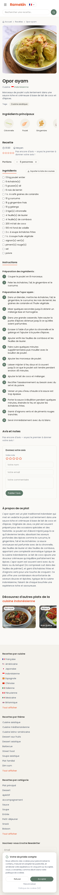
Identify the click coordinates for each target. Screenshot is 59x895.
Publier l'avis (14, 493)
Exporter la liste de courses (42, 171)
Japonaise (10, 668)
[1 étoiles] (7, 458)
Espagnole (10, 678)
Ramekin (18, 4)
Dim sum (7, 765)
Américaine (11, 664)
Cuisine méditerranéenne (15, 727)
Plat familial (8, 760)
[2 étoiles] (10, 458)
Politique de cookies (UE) (29, 888)
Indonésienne (12, 673)
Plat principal (9, 785)
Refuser (17, 879)
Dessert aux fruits (11, 736)
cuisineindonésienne (18, 601)
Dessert (6, 790)
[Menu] (5, 5)
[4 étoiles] (17, 458)
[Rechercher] (54, 12)
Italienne (10, 688)
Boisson (6, 828)
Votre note (10, 455)
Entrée (5, 814)
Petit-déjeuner (10, 819)
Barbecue (7, 746)
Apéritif (6, 795)
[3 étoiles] (13, 458)
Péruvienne (11, 692)
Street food (8, 751)
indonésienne (21, 87)
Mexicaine (10, 697)
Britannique (11, 702)
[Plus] (36, 162)
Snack (5, 823)
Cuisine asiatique (19, 104)
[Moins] (17, 162)
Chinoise (10, 683)
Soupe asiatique (10, 755)
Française (10, 659)
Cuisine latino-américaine (16, 731)
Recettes (19, 22)
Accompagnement (12, 799)
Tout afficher (9, 707)
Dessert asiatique (11, 741)
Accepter (42, 879)
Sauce (5, 804)
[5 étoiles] (20, 458)
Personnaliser (29, 884)
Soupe (5, 809)
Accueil (8, 22)
